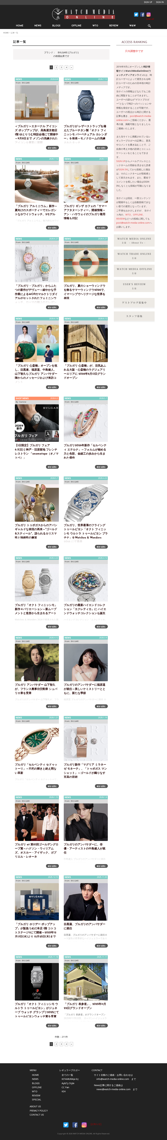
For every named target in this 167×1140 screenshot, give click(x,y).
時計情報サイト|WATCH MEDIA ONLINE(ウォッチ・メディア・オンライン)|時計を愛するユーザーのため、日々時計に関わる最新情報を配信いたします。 (83, 14)
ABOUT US (35, 1106)
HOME (19, 26)
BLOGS (56, 26)
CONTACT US (37, 1114)
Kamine (22, 402)
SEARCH (149, 26)
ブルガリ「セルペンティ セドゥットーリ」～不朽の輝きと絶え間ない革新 (36, 768)
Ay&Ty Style (68, 1083)
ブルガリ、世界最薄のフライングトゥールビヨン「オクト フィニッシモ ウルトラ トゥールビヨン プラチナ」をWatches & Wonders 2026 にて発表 (86, 533)
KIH (64, 1091)
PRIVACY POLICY (39, 1110)
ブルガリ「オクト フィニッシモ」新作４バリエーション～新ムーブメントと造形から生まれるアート (36, 609)
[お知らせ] (150, 19)
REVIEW (113, 26)
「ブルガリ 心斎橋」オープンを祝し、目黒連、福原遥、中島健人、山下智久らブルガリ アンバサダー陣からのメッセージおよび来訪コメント (36, 374)
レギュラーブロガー (69, 1070)
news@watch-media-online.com (113, 1089)
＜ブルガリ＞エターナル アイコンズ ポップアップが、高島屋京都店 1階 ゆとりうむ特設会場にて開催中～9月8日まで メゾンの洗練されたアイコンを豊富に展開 (36, 134)
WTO (95, 26)
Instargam (84, 1124)
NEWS (37, 26)
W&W (132, 26)
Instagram (148, 14)
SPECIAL (36, 1099)
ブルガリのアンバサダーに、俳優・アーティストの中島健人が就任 (84, 848)
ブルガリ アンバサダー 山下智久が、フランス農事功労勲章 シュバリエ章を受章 (36, 689)
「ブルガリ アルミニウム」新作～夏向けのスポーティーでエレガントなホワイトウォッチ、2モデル (36, 210)
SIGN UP (148, 2)
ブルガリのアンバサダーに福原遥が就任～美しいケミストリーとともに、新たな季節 (84, 689)
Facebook (136, 14)
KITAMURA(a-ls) (70, 1079)
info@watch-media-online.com (113, 1079)
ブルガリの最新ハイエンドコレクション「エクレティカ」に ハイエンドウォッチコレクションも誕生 (85, 609)
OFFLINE (76, 26)
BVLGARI (26, 82)
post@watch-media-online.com (133, 222)
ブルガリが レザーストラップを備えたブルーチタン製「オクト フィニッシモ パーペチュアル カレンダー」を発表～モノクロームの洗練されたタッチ (85, 134)
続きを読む (52, 148)
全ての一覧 (67, 1074)
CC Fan (65, 1087)
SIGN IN (160, 2)
